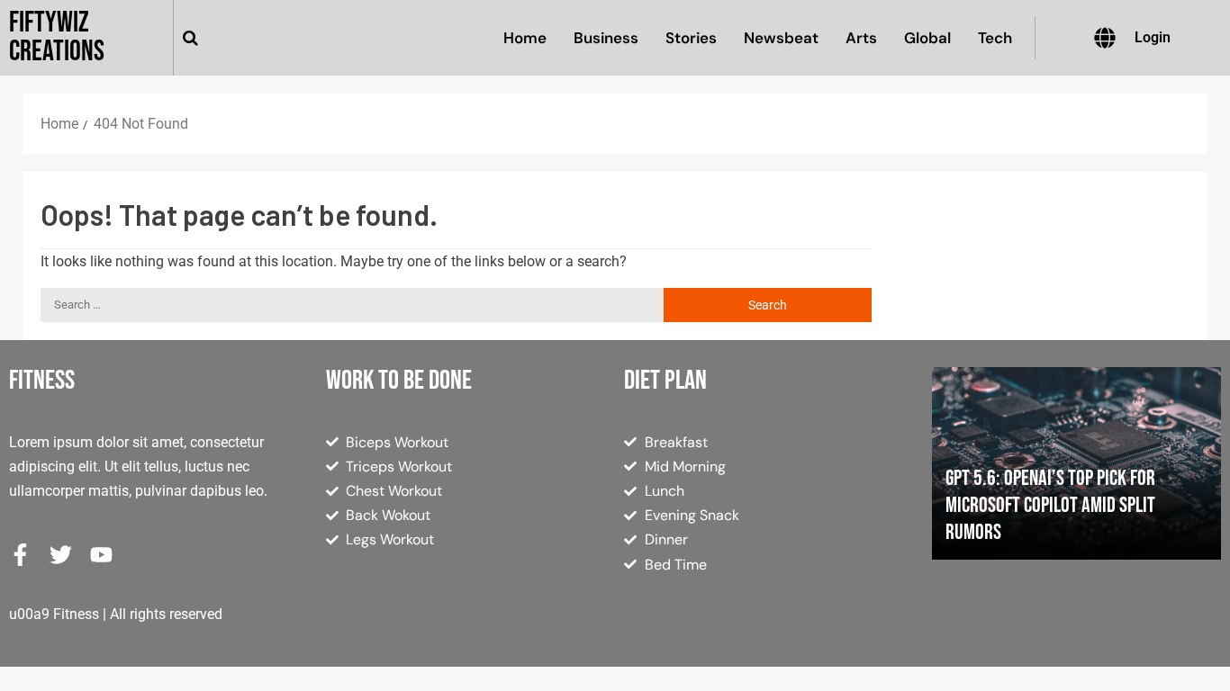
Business (606, 38)
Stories (691, 38)
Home (525, 38)
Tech (995, 38)
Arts (861, 38)
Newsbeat (781, 38)
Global (927, 38)
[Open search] (190, 38)
